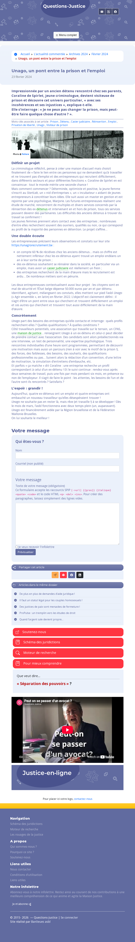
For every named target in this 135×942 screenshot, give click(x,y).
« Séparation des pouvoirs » (43, 683)
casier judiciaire (57, 268)
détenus (42, 209)
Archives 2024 (78, 54)
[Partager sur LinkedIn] (79, 575)
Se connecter (69, 917)
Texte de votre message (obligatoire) (40, 486)
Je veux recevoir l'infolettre (36, 547)
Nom (18, 450)
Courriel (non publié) (29, 463)
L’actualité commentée (49, 54)
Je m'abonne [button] (20, 904)
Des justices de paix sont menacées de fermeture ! (49, 606)
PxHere (25, 154)
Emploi (112, 121)
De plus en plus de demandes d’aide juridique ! (47, 594)
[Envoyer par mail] (55, 575)
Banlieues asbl (41, 922)
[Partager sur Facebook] (71, 575)
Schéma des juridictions (41, 642)
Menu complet (67, 35)
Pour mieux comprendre (42, 663)
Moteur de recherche (39, 652)
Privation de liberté (23, 125)
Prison (54, 121)
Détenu (64, 121)
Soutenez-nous (34, 632)
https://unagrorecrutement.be (32, 245)
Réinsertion (99, 121)
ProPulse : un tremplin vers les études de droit (47, 613)
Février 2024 (100, 54)
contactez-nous (83, 799)
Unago (40, 125)
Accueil (25, 54)
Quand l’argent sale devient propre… (41, 619)
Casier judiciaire (80, 121)
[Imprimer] (63, 575)
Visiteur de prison (57, 125)
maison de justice (29, 333)
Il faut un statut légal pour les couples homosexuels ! (50, 600)
